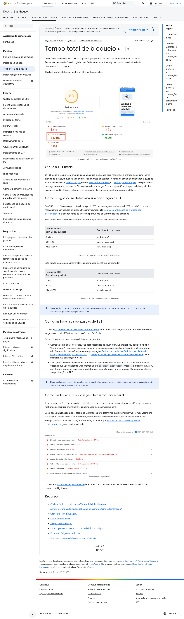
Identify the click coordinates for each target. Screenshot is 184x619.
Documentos (47, 3)
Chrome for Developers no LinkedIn (151, 598)
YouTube (139, 593)
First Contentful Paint (99, 182)
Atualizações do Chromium (99, 589)
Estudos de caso (69, 3)
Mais (93, 3)
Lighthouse (21, 11)
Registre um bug (46, 589)
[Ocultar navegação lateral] (32, 614)
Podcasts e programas (97, 602)
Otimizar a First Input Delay (63, 514)
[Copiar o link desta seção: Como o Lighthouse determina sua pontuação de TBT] (126, 198)
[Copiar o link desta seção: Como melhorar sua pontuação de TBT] (105, 321)
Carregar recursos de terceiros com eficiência (73, 538)
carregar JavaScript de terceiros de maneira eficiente (117, 354)
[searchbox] (18, 26)
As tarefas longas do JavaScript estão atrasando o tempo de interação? (86, 509)
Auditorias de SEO (141, 17)
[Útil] (148, 41)
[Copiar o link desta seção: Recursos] (61, 496)
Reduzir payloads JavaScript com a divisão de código (76, 528)
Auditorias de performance (44, 17)
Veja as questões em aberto (51, 593)
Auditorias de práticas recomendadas (110, 17)
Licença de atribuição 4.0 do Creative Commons (138, 561)
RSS (137, 602)
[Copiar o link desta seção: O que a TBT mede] (75, 167)
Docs (6, 11)
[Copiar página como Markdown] (128, 49)
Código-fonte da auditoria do (78, 504)
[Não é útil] (152, 41)
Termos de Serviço (47, 613)
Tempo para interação (125, 182)
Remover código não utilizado (65, 533)
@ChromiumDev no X (145, 589)
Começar (22, 17)
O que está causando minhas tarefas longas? (76, 329)
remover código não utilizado (72, 354)
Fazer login (175, 3)
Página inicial (50, 40)
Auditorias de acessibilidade (75, 17)
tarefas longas (73, 182)
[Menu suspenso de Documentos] (56, 3)
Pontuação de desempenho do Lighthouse (98, 308)
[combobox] (125, 3)
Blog (84, 3)
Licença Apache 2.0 (95, 564)
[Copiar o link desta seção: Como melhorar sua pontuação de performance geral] (126, 395)
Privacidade (63, 613)
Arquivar (91, 598)
